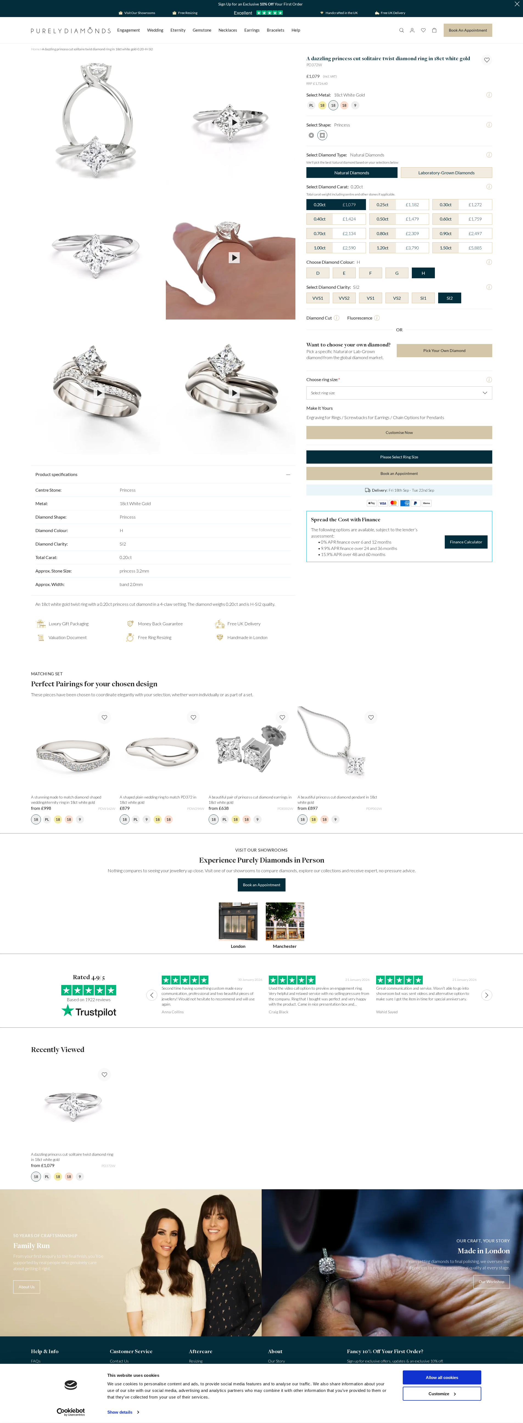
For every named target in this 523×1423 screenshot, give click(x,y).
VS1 (370, 298)
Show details (119, 1412)
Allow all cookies (442, 1377)
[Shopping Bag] (434, 30)
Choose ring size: (323, 379)
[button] (517, 4)
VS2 (397, 298)
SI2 (450, 298)
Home (35, 49)
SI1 (423, 298)
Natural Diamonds (351, 172)
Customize (439, 1393)
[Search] (401, 30)
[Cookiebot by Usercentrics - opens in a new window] (71, 1412)
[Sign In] (412, 30)
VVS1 (317, 298)
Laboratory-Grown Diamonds (446, 172)
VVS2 (344, 298)
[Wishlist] (423, 30)
